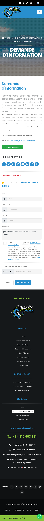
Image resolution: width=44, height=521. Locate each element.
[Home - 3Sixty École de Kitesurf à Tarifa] (11, 12)
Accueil (23, 337)
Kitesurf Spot (23, 365)
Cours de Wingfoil (23, 345)
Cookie (29, 510)
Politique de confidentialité (14, 510)
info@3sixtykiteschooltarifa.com (23, 141)
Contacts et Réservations (23, 411)
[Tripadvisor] (37, 164)
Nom (4, 193)
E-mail (5, 215)
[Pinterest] (18, 164)
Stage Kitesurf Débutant (23, 382)
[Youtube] (23, 164)
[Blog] (32, 164)
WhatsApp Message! (12, 147)
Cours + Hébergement (23, 349)
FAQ (23, 407)
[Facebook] (4, 164)
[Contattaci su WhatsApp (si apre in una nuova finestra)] (39, 516)
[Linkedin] (13, 164)
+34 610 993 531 (24, 436)
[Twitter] (8, 164)
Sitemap (37, 510)
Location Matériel (23, 357)
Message (6, 226)
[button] (39, 3)
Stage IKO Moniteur (23, 390)
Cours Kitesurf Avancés (23, 386)
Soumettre (24, 282)
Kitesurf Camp (23, 353)
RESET (9, 282)
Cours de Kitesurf (23, 341)
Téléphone (6, 204)
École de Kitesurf (23, 416)
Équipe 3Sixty (23, 420)
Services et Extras (23, 361)
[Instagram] (27, 164)
